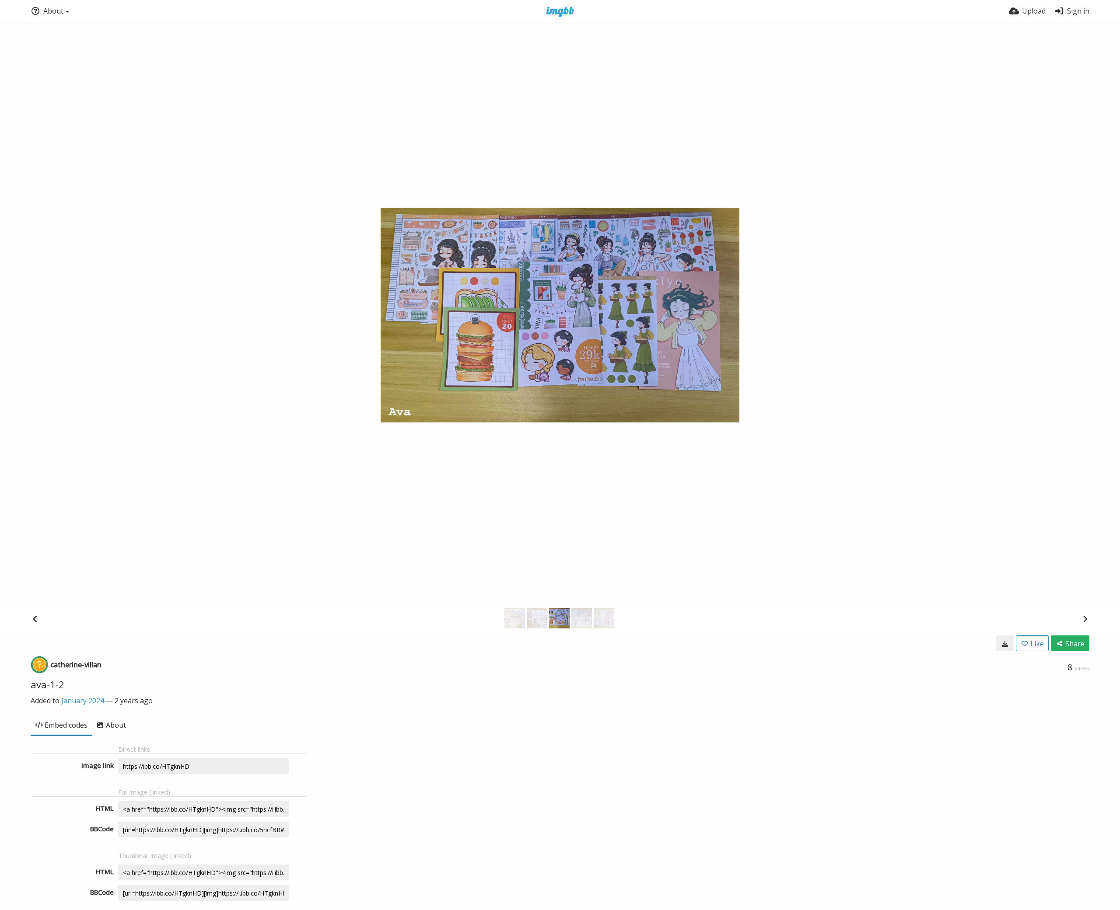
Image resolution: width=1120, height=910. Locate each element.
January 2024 (82, 700)
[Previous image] (35, 619)
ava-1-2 (47, 684)
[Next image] (1085, 619)
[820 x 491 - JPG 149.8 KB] (1005, 643)
